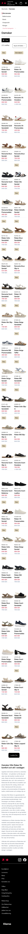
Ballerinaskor (6, 16)
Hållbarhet (5, 907)
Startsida (4, 9)
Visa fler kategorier (8, 28)
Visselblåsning (6, 913)
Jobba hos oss (6, 910)
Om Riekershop (7, 904)
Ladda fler (14, 755)
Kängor (4, 25)
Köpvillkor (5, 890)
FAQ (3, 878)
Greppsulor (6, 22)
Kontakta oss (6, 882)
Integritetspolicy (7, 893)
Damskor (12, 9)
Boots (4, 19)
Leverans (5, 872)
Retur (3, 875)
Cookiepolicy (5, 896)
